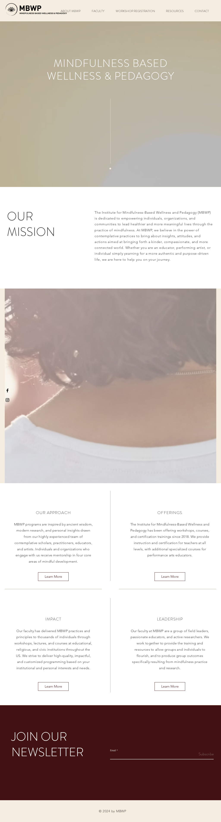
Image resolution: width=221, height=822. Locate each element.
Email (113, 750)
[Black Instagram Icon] (7, 400)
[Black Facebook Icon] (7, 390)
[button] (72, 11)
